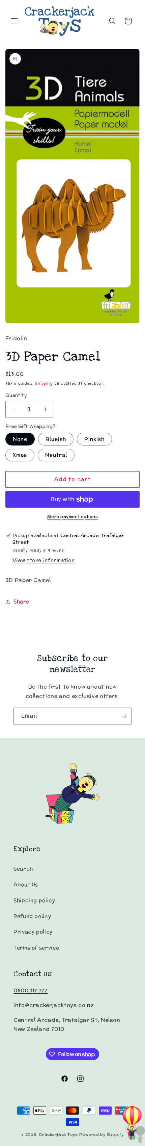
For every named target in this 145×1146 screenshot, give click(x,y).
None (20, 438)
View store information (43, 560)
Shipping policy (34, 900)
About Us (25, 884)
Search (23, 868)
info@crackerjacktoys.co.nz (53, 1005)
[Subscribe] (123, 716)
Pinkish (94, 438)
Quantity (16, 395)
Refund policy (32, 916)
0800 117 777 (30, 990)
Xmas (20, 454)
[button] (14, 21)
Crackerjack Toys (58, 1134)
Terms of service (36, 947)
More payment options (72, 516)
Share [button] (21, 601)
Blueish (56, 438)
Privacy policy (33, 931)
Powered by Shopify (101, 1134)
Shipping (44, 383)
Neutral (56, 454)
